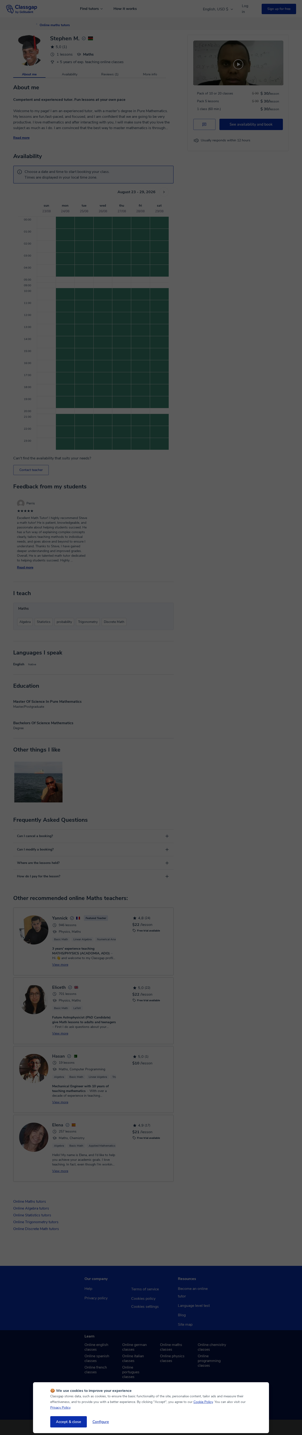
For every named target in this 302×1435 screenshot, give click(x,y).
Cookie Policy (203, 1402)
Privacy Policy (60, 1407)
